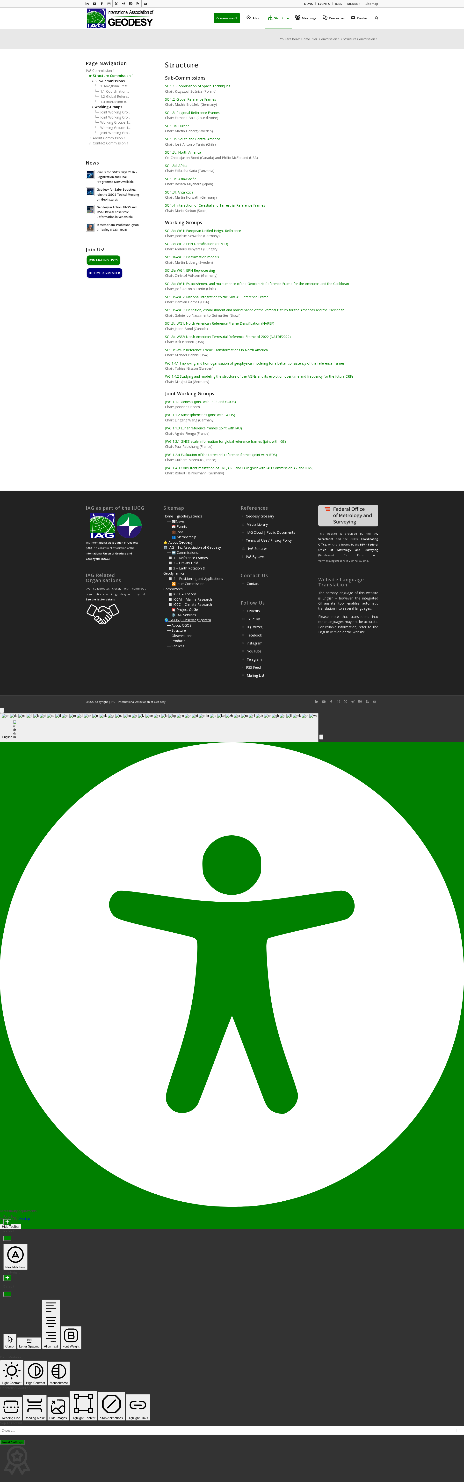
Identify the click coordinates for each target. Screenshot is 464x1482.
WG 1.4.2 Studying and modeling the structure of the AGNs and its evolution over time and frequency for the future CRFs (259, 376)
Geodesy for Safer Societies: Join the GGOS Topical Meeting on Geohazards (118, 194)
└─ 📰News (175, 521)
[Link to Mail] (145, 3)
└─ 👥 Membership (181, 537)
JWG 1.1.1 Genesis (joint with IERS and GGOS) (200, 401)
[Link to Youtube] (94, 3)
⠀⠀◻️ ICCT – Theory (179, 594)
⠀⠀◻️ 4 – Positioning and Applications (193, 578)
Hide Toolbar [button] (10, 1226)
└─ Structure (176, 630)
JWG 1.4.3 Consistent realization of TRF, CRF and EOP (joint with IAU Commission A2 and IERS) (239, 468)
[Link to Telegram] (123, 3)
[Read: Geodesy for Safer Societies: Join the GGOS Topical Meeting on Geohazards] (90, 191)
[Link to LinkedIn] (87, 3)
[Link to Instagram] (108, 3)
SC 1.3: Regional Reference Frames (192, 112)
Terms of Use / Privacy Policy (269, 540)
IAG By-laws (255, 556)
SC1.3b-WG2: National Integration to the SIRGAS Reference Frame (216, 297)
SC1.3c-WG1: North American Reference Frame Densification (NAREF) (219, 323)
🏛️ (165, 547)
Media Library (257, 524)
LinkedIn (253, 611)
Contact (253, 583)
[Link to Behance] (130, 3)
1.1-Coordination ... (115, 91)
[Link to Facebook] (101, 3)
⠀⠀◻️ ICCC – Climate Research (187, 604)
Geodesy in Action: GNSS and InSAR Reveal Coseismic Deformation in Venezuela (117, 212)
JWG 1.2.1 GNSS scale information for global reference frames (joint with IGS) (225, 441)
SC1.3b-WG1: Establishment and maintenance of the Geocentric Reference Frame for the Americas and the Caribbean (257, 283)
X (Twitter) (255, 627)
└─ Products (176, 640)
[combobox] (159, 727)
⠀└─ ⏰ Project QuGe (180, 609)
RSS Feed (253, 667)
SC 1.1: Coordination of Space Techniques (197, 86)
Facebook (254, 635)
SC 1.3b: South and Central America (192, 139)
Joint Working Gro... (115, 112)
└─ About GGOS (178, 625)
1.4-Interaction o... (114, 101)
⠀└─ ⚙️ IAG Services (179, 615)
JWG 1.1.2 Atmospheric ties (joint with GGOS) (200, 414)
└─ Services (175, 646)
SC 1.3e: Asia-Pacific (180, 179)
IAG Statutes (258, 548)
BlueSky (253, 619)
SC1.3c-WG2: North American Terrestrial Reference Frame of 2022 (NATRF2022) (228, 336)
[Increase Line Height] (7, 1278)
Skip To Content (11, 1423)
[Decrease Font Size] (7, 1238)
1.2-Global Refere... (115, 96)
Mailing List (255, 675)
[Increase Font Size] (7, 1222)
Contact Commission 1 (111, 143)
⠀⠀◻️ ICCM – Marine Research (187, 599)
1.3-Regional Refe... (115, 86)
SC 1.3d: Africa (176, 165)
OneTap (24, 1218)
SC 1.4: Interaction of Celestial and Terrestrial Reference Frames (215, 205)
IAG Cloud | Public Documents (271, 532)
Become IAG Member (104, 273)
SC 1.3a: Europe (177, 126)
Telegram (254, 659)
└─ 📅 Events (176, 526)
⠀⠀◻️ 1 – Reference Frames (185, 557)
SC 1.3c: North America (183, 152)
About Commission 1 (109, 138)
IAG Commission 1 (100, 70)
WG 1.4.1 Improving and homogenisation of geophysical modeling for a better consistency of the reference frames (255, 363)
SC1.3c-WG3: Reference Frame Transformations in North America (216, 350)
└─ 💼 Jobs (174, 532)
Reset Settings (12, 1442)
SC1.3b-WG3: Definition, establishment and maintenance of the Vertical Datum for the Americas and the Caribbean (254, 310)
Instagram (254, 643)
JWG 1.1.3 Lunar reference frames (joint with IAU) (203, 428)
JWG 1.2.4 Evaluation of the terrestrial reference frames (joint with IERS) (221, 454)
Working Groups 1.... (115, 122)
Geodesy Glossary (260, 516)
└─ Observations (179, 635)
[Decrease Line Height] (7, 1294)
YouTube (254, 651)
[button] (321, 737)
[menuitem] (309, 3)
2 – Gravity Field (185, 563)
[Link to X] (116, 3)
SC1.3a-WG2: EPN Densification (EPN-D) (196, 243)
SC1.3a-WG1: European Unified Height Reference (203, 230)
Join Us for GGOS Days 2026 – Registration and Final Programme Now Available (117, 177)
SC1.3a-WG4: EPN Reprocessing (190, 270)
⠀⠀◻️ (168, 563)
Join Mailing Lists (103, 260)
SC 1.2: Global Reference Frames (190, 99)
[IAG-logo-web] (120, 18)
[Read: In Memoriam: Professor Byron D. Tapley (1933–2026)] (90, 227)
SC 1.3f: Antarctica (179, 192)
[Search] (375, 18)
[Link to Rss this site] (137, 3)
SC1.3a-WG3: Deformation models (192, 257)
